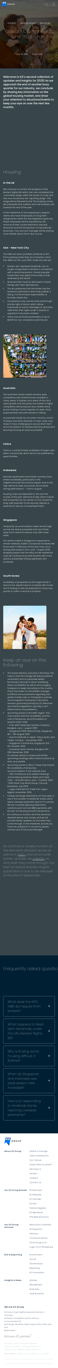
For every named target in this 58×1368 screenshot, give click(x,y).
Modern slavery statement (29, 1350)
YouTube (44, 1354)
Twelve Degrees (38, 1208)
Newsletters (36, 1284)
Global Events (37, 1293)
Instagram (33, 1354)
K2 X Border (35, 1199)
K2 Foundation (37, 1272)
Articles (33, 1280)
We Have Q (35, 1169)
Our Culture (35, 1160)
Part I (21, 854)
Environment (36, 1254)
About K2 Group (12, 1151)
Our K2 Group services (11, 1226)
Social (33, 1259)
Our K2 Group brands (15, 1190)
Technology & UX (38, 1242)
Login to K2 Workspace (41, 1247)
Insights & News (12, 1280)
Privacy (8, 1346)
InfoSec (33, 1173)
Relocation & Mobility (40, 1224)
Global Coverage (38, 1151)
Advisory (34, 1233)
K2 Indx (33, 1203)
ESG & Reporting (13, 1254)
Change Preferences (31, 1346)
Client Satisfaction (39, 1155)
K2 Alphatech (36, 1212)
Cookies (16, 1346)
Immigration (36, 1229)
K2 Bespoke (36, 1194)
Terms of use (10, 1350)
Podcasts (34, 1289)
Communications (39, 1238)
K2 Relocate (36, 1190)
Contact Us (35, 1182)
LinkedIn (38, 859)
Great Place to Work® (41, 1164)
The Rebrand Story (39, 1217)
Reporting (35, 1268)
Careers (34, 1178)
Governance (36, 1263)
